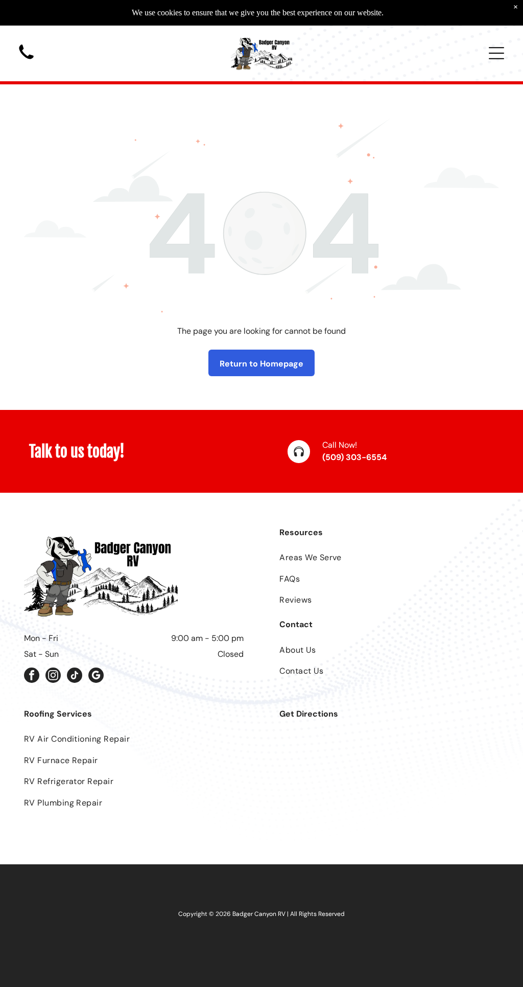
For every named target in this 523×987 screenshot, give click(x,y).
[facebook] (31, 676)
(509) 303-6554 (354, 457)
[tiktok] (74, 676)
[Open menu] (496, 53)
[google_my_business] (96, 676)
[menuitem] (389, 557)
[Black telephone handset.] (26, 61)
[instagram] (53, 676)
